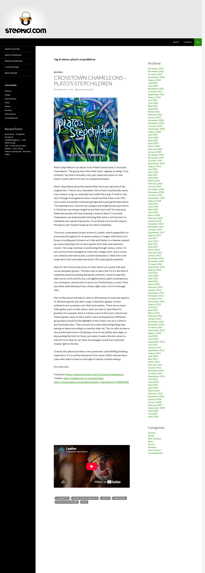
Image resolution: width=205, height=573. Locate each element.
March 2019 (154, 180)
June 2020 (153, 137)
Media (151, 435)
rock (84, 502)
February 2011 (155, 364)
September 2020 (156, 129)
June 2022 (153, 85)
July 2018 (152, 203)
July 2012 (152, 344)
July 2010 (152, 379)
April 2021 (153, 108)
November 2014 (156, 324)
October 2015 (155, 298)
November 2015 (156, 295)
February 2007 (155, 405)
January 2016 (154, 290)
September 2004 (156, 408)
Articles (152, 432)
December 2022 (156, 68)
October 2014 (155, 327)
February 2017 (155, 252)
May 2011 (153, 359)
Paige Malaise (11, 73)
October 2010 (155, 373)
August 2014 (154, 333)
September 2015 (156, 301)
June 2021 (153, 103)
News (151, 441)
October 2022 (155, 74)
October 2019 (155, 160)
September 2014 (156, 330)
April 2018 (153, 212)
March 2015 (154, 313)
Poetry (151, 444)
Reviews (58, 72)
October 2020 (155, 126)
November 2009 (156, 396)
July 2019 (152, 169)
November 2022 (156, 71)
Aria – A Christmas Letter (15, 145)
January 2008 (154, 402)
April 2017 (153, 246)
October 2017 (155, 229)
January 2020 (154, 152)
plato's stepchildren (67, 502)
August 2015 (154, 304)
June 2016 (153, 275)
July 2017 (152, 238)
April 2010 (153, 387)
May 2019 (153, 175)
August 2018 (154, 200)
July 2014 (152, 336)
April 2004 (153, 410)
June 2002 (153, 416)
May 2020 (153, 140)
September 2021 (156, 94)
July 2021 (152, 100)
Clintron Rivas (12, 67)
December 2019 (156, 154)
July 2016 (152, 272)
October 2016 (155, 264)
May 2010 (153, 384)
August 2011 (154, 353)
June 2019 (153, 172)
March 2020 (154, 146)
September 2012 (156, 341)
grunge (105, 498)
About (176, 42)
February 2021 (155, 114)
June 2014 (153, 338)
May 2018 (153, 209)
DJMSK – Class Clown (14, 148)
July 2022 (152, 82)
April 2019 (153, 177)
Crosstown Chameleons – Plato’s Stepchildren (90, 80)
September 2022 (156, 77)
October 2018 (155, 195)
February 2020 (155, 149)
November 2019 (156, 157)
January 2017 (154, 255)
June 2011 (153, 356)
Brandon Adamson (14, 61)
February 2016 (155, 287)
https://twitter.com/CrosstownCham (83, 378)
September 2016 (156, 267)
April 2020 (153, 143)
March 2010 (154, 390)
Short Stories (154, 450)
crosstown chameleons (85, 498)
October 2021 (155, 91)
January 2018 (154, 221)
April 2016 (153, 281)
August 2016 (154, 269)
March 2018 (154, 215)
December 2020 (156, 120)
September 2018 (156, 198)
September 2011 (156, 350)
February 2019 (155, 183)
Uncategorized (155, 453)
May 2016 (153, 278)
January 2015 (154, 318)
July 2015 (152, 307)
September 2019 (156, 163)
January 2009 (154, 399)
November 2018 (156, 192)
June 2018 (153, 206)
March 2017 (154, 249)
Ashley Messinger (13, 55)
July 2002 (152, 413)
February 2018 (155, 218)
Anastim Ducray (85, 89)
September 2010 (156, 376)
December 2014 (156, 321)
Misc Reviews (155, 438)
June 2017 (153, 241)
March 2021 (154, 111)
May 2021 (153, 106)
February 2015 (155, 315)
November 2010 (156, 370)
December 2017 (156, 223)
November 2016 (156, 261)
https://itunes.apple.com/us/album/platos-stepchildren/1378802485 (91, 381)
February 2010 (155, 393)
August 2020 (154, 131)
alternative (62, 498)
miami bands (120, 498)
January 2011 (154, 367)
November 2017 (156, 226)
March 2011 (154, 361)
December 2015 (156, 292)
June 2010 (153, 382)
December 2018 (156, 189)
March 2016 (154, 284)
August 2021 (154, 97)
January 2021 (154, 117)
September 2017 (156, 232)
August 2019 (154, 166)
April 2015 (153, 310)
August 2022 (154, 80)
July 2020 (152, 134)
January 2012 (154, 347)
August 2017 (154, 235)
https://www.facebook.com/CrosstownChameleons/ (95, 374)
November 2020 (156, 123)
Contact (188, 42)
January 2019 (154, 186)
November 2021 (156, 88)
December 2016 (156, 258)
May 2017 (153, 244)
